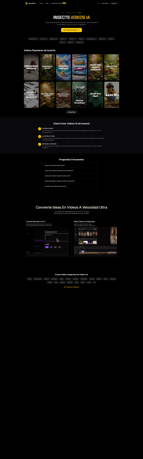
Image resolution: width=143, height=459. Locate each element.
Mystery (47, 279)
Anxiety (73, 38)
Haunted (63, 38)
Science (68, 279)
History (29, 279)
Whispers (102, 38)
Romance (70, 282)
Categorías (68, 12)
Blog (47, 3)
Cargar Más (71, 112)
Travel (89, 282)
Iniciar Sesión (105, 3)
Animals (50, 282)
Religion (99, 279)
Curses (111, 38)
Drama (82, 282)
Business (75, 279)
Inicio (63, 12)
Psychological (91, 38)
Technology (84, 279)
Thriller (62, 42)
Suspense (53, 38)
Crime (76, 282)
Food (56, 282)
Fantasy (92, 279)
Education (112, 279)
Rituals (70, 42)
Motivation (54, 279)
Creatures (79, 42)
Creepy (81, 38)
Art (94, 282)
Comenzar (114, 3)
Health (61, 279)
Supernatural (33, 38)
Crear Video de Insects (70, 30)
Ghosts (44, 38)
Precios (41, 3)
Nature (105, 279)
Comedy (62, 282)
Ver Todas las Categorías (71, 287)
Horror (74, 12)
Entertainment (37, 279)
